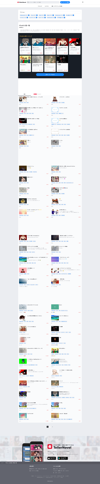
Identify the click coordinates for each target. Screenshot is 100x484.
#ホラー (41, 17)
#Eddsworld (23, 15)
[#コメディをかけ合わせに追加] (37, 17)
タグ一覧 (35, 468)
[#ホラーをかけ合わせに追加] (45, 17)
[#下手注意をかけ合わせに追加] (65, 17)
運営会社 (62, 477)
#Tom (33, 15)
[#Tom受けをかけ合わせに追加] (73, 15)
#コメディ (32, 17)
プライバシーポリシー (57, 477)
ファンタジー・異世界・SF (57, 470)
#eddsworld (50, 17)
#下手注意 (60, 17)
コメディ (59, 472)
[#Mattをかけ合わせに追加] (53, 15)
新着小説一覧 (31, 468)
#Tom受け (69, 15)
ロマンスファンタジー (62, 468)
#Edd (41, 15)
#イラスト (23, 17)
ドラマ (56, 472)
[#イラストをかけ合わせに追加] (27, 17)
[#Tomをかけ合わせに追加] (37, 15)
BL (53, 472)
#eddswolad (59, 15)
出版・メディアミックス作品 (33, 470)
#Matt (49, 15)
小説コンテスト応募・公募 (42, 468)
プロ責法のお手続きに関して (49, 477)
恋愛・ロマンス (55, 468)
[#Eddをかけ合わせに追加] (45, 15)
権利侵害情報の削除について (41, 477)
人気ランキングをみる (50, 74)
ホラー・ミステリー (66, 470)
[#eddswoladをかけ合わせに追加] (64, 15)
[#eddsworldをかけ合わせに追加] (55, 17)
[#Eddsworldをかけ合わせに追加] (29, 15)
